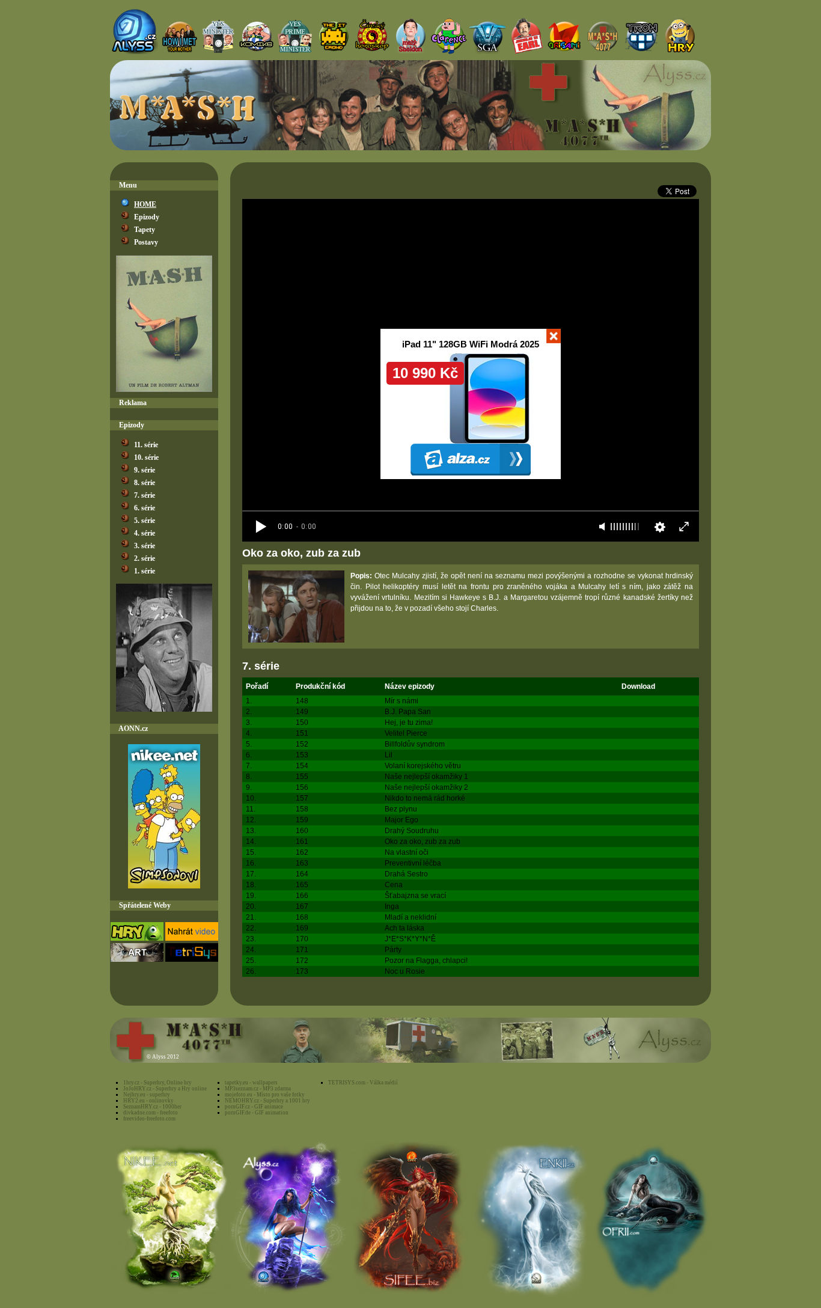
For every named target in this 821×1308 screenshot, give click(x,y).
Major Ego (401, 820)
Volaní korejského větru (423, 766)
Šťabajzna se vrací (415, 895)
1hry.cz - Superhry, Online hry (157, 1083)
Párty (393, 950)
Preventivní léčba (413, 863)
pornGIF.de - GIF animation (256, 1113)
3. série (144, 546)
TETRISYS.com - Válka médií (363, 1083)
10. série (146, 457)
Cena (394, 885)
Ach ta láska (404, 928)
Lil (388, 755)
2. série (144, 558)
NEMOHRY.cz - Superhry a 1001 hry (267, 1101)
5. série (144, 520)
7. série (144, 495)
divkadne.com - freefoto (150, 1113)
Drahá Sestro (406, 874)
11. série (146, 445)
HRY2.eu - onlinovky (148, 1101)
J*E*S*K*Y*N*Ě (410, 939)
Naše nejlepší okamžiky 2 (426, 787)
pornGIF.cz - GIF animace (254, 1107)
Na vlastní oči (407, 852)
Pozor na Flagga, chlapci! (426, 960)
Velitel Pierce (406, 733)
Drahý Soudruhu (412, 831)
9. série (144, 470)
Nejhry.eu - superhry (146, 1095)
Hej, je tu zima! (409, 722)
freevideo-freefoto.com (149, 1119)
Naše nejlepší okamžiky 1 (426, 776)
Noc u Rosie (405, 971)
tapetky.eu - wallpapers (251, 1083)
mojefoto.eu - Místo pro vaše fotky (265, 1095)
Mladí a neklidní (410, 917)
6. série (144, 508)
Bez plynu (401, 809)
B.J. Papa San (408, 711)
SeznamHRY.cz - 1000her (152, 1107)
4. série (144, 533)
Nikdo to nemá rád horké (425, 798)
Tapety (144, 229)
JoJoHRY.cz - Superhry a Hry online (165, 1089)
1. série (144, 571)
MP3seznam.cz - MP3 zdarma (258, 1089)
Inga (392, 906)
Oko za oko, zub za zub (422, 841)
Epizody (146, 217)
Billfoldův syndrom (415, 744)
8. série (144, 482)
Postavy (146, 242)
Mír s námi (401, 701)
